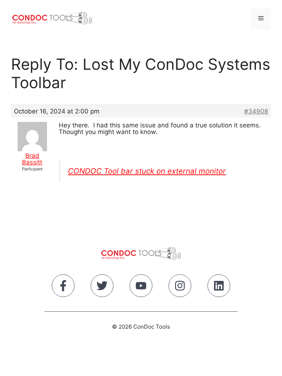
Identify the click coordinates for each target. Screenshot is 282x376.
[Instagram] (180, 287)
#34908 (256, 111)
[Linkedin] (218, 287)
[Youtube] (141, 287)
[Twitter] (102, 287)
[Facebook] (63, 287)
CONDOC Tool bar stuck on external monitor (147, 171)
